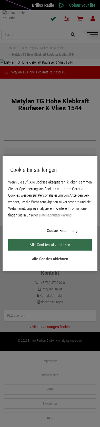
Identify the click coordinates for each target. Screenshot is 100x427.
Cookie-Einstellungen (64, 230)
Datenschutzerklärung (55, 215)
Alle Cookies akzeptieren (50, 244)
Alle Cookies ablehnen (50, 259)
